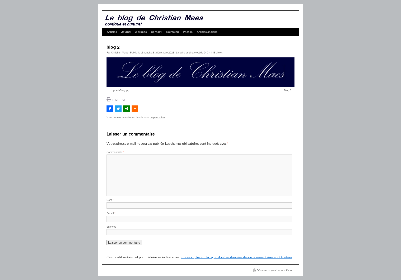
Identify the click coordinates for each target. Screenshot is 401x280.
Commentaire (115, 152)
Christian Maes (119, 52)
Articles (112, 31)
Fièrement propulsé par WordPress (274, 270)
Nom (110, 199)
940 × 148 (209, 52)
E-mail (111, 213)
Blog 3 (287, 90)
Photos (188, 31)
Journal (126, 31)
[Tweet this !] (118, 108)
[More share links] (135, 108)
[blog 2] (200, 72)
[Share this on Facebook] (110, 108)
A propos (141, 31)
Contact (156, 31)
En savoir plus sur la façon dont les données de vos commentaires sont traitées (236, 257)
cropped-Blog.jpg (119, 90)
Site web (111, 226)
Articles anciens (207, 31)
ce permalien (157, 117)
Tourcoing (172, 31)
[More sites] (126, 108)
